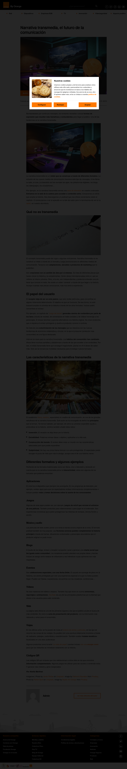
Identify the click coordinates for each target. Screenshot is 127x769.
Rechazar (60, 105)
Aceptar (88, 105)
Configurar (42, 105)
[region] (64, 93)
